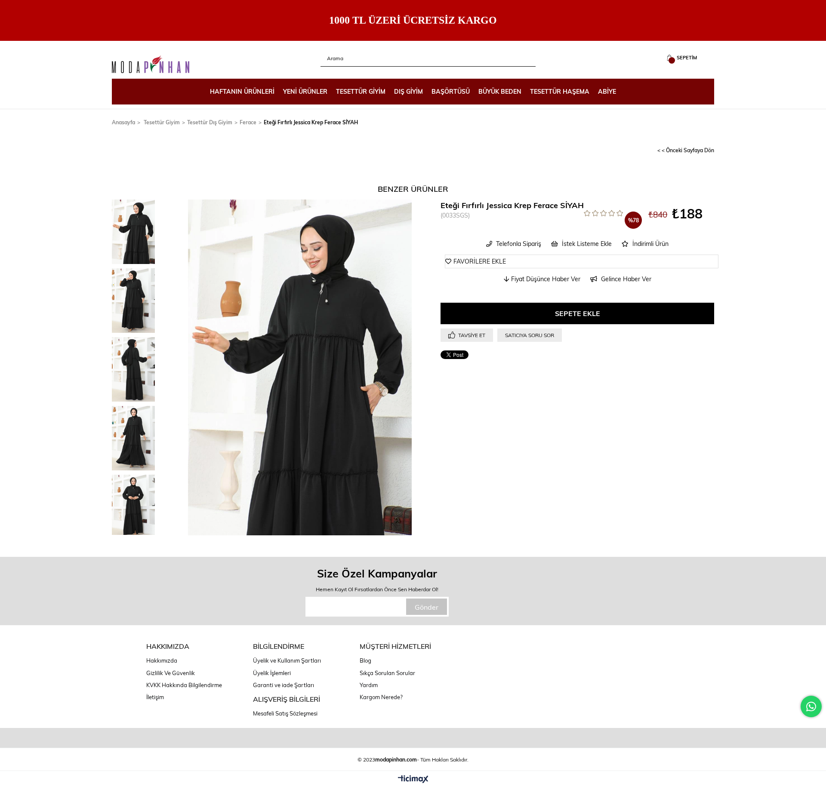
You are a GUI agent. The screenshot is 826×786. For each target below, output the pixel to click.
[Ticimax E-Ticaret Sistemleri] (413, 779)
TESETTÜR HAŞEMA (559, 91)
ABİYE (607, 91)
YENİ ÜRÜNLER (305, 91)
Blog (365, 660)
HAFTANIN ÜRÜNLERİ (242, 91)
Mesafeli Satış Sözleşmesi (285, 713)
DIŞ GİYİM (408, 91)
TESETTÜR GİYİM (360, 91)
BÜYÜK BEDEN (499, 91)
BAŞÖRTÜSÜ (450, 91)
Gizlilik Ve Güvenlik (170, 673)
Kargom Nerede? (381, 697)
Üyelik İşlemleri (272, 673)
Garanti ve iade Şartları (283, 685)
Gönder (426, 606)
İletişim (155, 697)
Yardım (369, 685)
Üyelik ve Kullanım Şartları (287, 660)
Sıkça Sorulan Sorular (387, 673)
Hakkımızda (161, 660)
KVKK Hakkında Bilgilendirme (184, 685)
